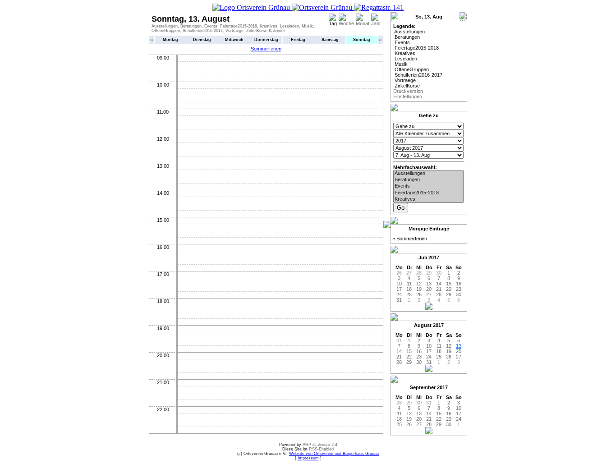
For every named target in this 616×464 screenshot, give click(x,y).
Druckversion (408, 91)
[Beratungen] (428, 180)
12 (419, 283)
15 (448, 283)
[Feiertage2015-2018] (428, 193)
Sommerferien (266, 48)
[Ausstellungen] (428, 173)
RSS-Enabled (321, 449)
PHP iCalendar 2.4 (320, 444)
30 (458, 294)
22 (448, 289)
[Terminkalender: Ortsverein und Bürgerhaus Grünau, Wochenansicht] (308, 7)
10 (399, 283)
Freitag (298, 39)
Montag (170, 39)
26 (419, 294)
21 (438, 289)
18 (409, 289)
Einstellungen (407, 96)
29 (448, 294)
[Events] (428, 186)
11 (409, 283)
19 (419, 289)
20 (429, 289)
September (423, 387)
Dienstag (202, 39)
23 (458, 289)
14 (438, 283)
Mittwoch (234, 39)
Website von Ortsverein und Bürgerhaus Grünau (334, 453)
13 (429, 283)
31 (399, 300)
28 (438, 294)
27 (429, 294)
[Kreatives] (428, 199)
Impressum (308, 458)
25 (409, 294)
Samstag (330, 39)
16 (458, 283)
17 (399, 289)
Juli (422, 257)
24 (399, 294)
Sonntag (361, 39)
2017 (433, 257)
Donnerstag (266, 39)
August (423, 325)
